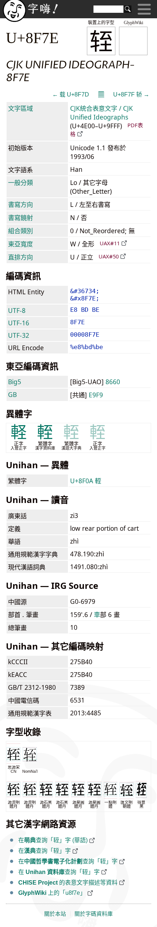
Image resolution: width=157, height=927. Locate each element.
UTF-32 (18, 335)
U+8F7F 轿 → (131, 94)
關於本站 (55, 914)
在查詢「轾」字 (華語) (53, 840)
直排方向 (20, 257)
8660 (113, 381)
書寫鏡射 (20, 217)
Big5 (14, 381)
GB (12, 394)
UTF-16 (18, 322)
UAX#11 (110, 243)
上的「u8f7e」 (52, 893)
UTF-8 (17, 310)
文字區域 (20, 108)
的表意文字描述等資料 (68, 882)
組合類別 (20, 230)
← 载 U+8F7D (70, 94)
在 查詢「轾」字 (59, 872)
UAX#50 (109, 256)
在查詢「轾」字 (44, 851)
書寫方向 (20, 204)
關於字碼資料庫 (93, 914)
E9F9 (96, 394)
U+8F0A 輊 (85, 480)
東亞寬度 (20, 243)
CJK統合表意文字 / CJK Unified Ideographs (101, 112)
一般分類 (20, 182)
